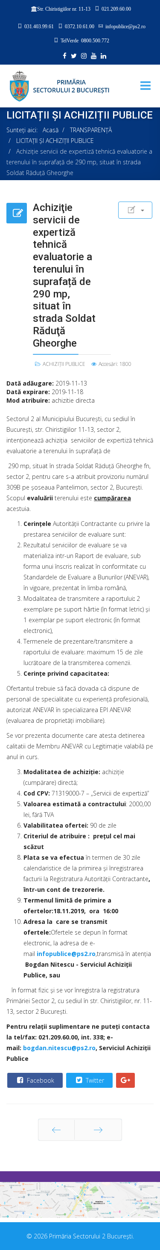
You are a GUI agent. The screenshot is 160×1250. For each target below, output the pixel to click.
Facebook (39, 1080)
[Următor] (98, 1129)
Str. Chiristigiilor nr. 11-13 (63, 9)
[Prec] (56, 1129)
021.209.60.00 (116, 8)
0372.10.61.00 (79, 26)
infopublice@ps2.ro (125, 26)
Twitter (94, 1080)
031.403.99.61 (39, 26)
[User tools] (135, 210)
